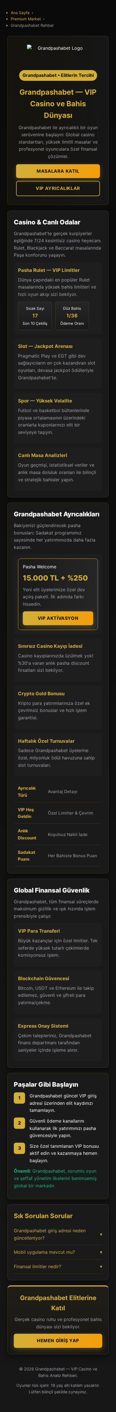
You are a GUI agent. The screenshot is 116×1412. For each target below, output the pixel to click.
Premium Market (26, 18)
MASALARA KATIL (58, 171)
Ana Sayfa (20, 12)
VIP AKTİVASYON (58, 618)
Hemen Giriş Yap (58, 1340)
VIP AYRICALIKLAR (58, 188)
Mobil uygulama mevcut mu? (58, 1252)
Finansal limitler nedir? (58, 1266)
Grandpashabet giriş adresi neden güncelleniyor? (58, 1234)
